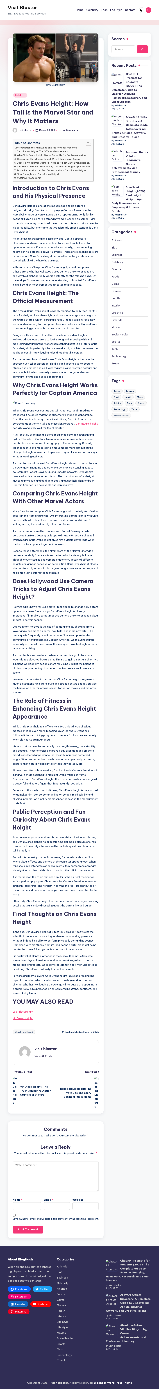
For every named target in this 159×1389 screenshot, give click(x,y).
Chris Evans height (87, 423)
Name (17, 1199)
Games (116, 291)
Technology (119, 356)
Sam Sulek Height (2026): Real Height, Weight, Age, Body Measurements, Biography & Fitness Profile (128, 199)
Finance (116, 269)
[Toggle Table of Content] (86, 143)
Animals (116, 240)
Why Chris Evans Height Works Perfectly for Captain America (51, 155)
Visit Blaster (22, 7)
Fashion (130, 391)
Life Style (117, 312)
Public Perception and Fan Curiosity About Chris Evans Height (51, 170)
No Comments (70, 130)
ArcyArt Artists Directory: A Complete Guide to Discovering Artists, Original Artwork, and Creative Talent (129, 127)
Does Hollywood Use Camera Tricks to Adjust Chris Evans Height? (53, 162)
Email (48, 1199)
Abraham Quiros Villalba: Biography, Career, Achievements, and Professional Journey (129, 162)
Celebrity (20, 95)
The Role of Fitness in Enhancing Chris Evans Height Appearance (53, 166)
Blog (114, 247)
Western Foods (121, 415)
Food (116, 397)
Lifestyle (116, 320)
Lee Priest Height (23, 1011)
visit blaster (45, 1048)
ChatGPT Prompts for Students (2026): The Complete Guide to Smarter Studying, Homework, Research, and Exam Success (129, 88)
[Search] (142, 49)
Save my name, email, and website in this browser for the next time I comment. (56, 1218)
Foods (115, 276)
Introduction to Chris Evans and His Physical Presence (46, 147)
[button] (43, 1056)
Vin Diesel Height (23, 1018)
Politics (117, 403)
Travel (115, 363)
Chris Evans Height (24, 1032)
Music (140, 397)
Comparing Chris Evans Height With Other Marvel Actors (48, 159)
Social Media (119, 334)
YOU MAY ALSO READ (29, 178)
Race (129, 403)
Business (117, 254)
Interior (116, 305)
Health (115, 298)
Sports (115, 341)
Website (78, 1199)
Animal (117, 391)
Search (118, 38)
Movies (115, 327)
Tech (114, 349)
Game (115, 283)
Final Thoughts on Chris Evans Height (38, 174)
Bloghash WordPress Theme (113, 1382)
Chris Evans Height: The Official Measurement (42, 151)
